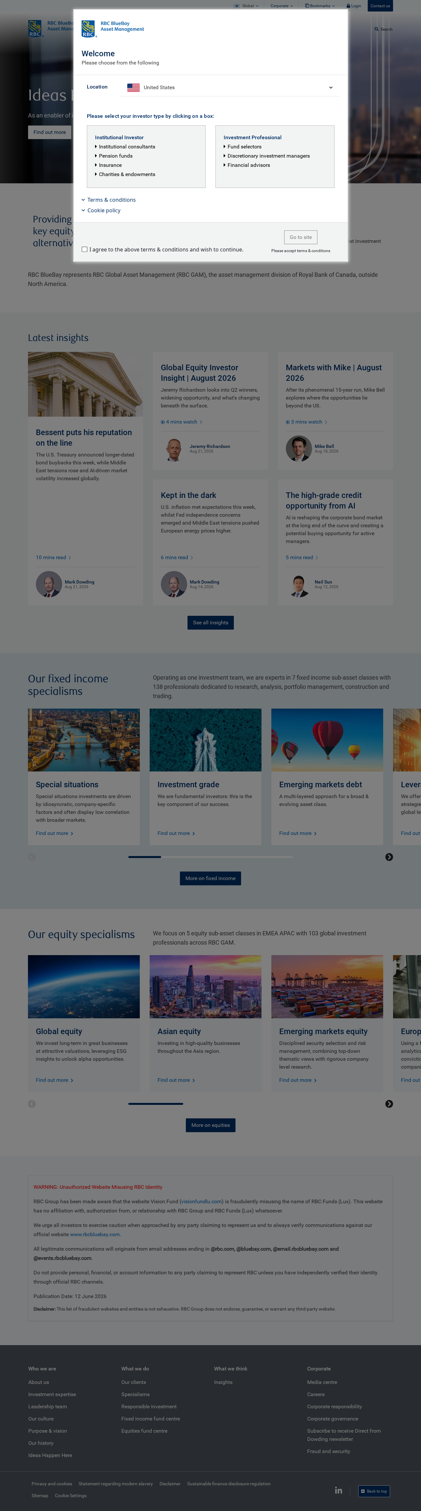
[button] (211, 200)
